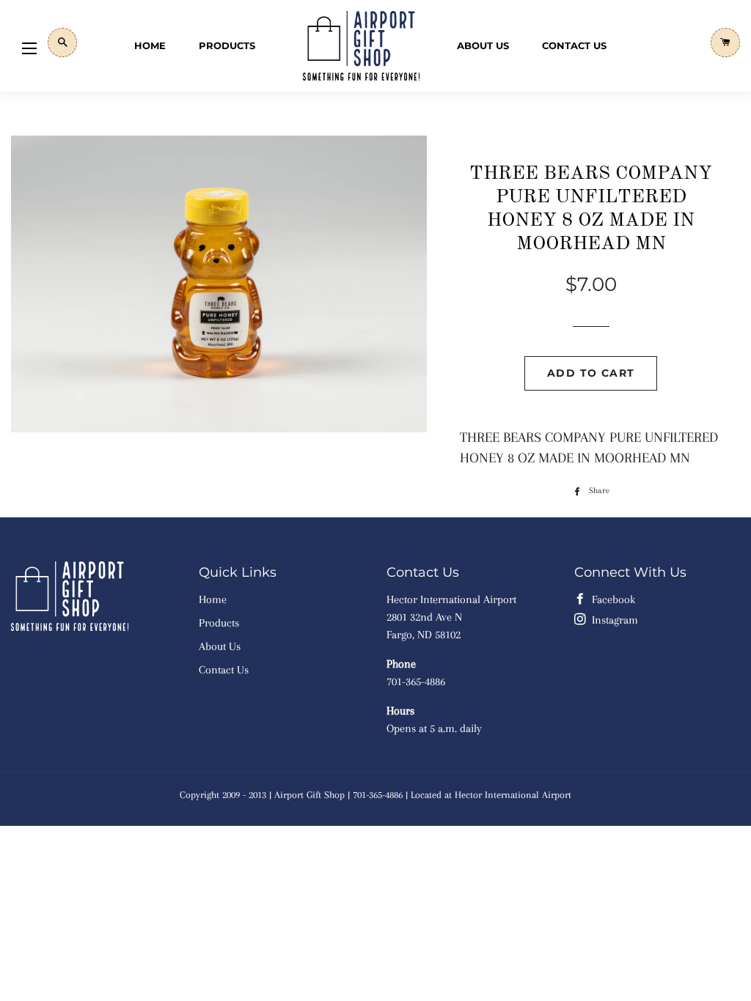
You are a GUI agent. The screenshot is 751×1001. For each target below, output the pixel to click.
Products (227, 45)
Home (150, 45)
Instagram (613, 620)
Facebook (612, 599)
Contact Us (574, 45)
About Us (483, 45)
